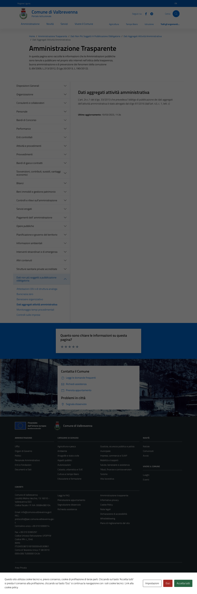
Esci (168, 583)
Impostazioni (152, 583)
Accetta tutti (183, 583)
